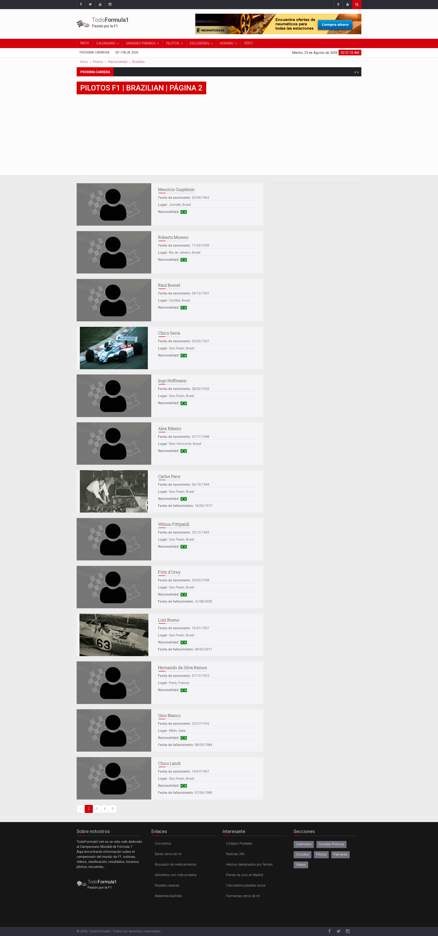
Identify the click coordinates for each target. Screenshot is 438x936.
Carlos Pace (169, 476)
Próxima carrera (95, 52)
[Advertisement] (219, 141)
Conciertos (163, 844)
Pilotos (172, 43)
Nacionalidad (117, 62)
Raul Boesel (169, 285)
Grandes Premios (141, 43)
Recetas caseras (167, 885)
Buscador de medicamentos (175, 864)
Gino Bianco (169, 715)
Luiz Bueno (168, 620)
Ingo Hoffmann (172, 380)
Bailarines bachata (168, 896)
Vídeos (301, 865)
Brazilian (138, 62)
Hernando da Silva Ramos (182, 667)
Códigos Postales (239, 844)
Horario (226, 43)
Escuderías (199, 43)
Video (248, 43)
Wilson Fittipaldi (173, 524)
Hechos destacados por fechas (249, 864)
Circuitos (302, 854)
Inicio (84, 43)
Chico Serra (169, 333)
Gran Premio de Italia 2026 (179, 72)
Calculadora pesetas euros (246, 885)
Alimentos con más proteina (175, 875)
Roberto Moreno (173, 237)
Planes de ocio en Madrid (244, 875)
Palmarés (340, 854)
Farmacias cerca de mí (243, 896)
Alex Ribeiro (169, 428)
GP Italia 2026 (126, 52)
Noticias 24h (235, 854)
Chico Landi (169, 763)
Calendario (105, 43)
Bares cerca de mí (168, 854)
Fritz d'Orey (169, 572)
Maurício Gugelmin (176, 189)
